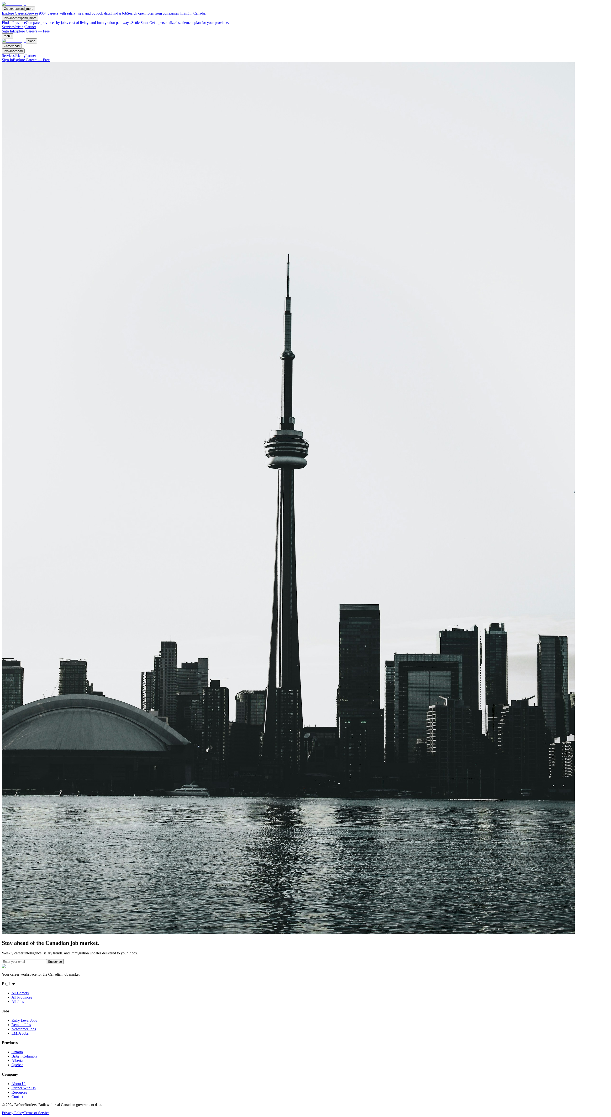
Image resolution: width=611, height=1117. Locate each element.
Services (8, 27)
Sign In (7, 31)
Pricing (20, 27)
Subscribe (55, 961)
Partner (30, 27)
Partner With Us (23, 1088)
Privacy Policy (13, 1113)
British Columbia (24, 1056)
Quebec (17, 1065)
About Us (18, 1084)
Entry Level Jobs (24, 1020)
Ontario (17, 1052)
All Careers (20, 993)
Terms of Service (36, 1113)
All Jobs (17, 1002)
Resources (19, 1092)
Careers (18, 9)
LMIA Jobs (20, 1033)
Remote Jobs (21, 1025)
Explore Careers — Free (31, 31)
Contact (17, 1097)
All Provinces (21, 997)
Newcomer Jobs (23, 1029)
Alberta (17, 1060)
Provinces (20, 18)
